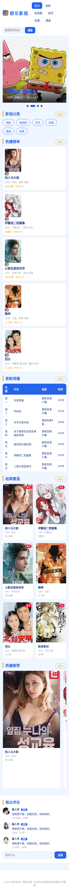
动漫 (37, 20)
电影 (48, 5)
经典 (21, 131)
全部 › (61, 379)
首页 (37, 5)
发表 (60, 855)
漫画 (48, 20)
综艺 (50, 13)
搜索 (30, 30)
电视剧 (38, 13)
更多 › (61, 114)
